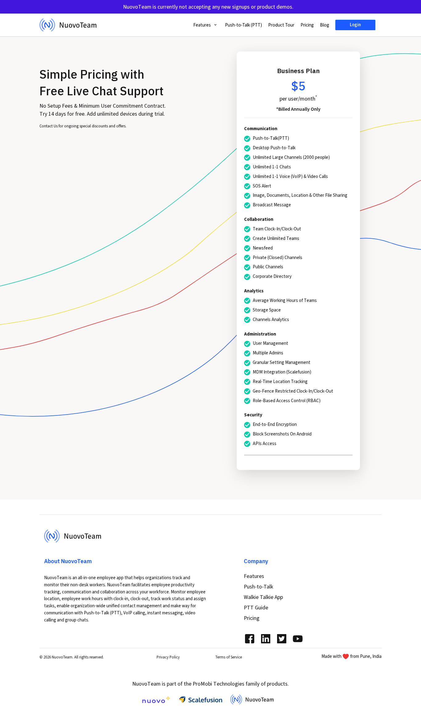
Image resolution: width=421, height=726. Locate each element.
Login (355, 24)
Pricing (307, 25)
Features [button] (202, 25)
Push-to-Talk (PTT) (243, 25)
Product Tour (281, 25)
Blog (324, 25)
